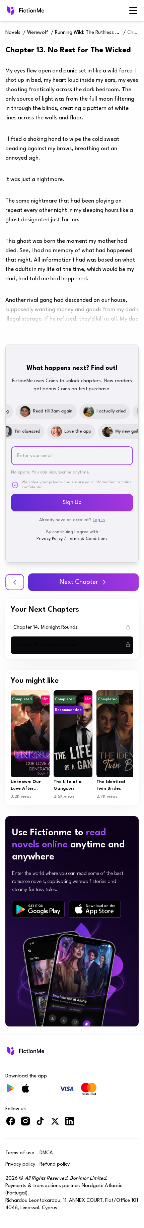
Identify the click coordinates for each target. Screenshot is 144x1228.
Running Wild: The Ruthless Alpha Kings (88, 32)
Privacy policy (20, 1164)
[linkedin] (69, 1124)
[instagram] (25, 1124)
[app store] (95, 909)
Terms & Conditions (87, 539)
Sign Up (72, 502)
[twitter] (55, 1124)
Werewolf (37, 32)
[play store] (38, 909)
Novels (12, 32)
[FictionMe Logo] (25, 1051)
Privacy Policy (50, 539)
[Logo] (25, 10)
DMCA (46, 1153)
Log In (99, 520)
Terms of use (19, 1153)
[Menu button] (133, 10)
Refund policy (55, 1164)
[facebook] (10, 1124)
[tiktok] (40, 1124)
